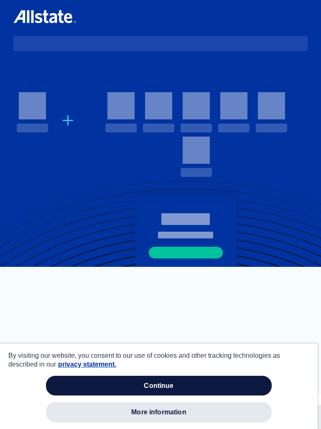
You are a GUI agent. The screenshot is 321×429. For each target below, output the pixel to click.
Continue (158, 385)
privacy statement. (87, 364)
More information (158, 412)
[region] (159, 386)
